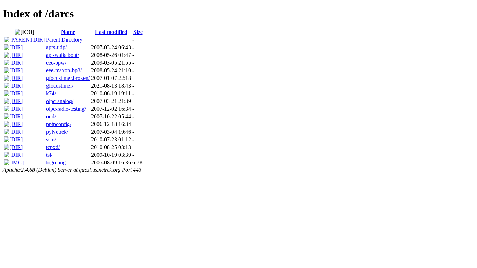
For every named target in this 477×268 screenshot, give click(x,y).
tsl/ (49, 155)
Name (68, 32)
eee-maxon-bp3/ (64, 70)
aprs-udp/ (56, 47)
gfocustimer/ (59, 86)
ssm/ (51, 139)
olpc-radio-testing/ (66, 109)
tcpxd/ (53, 147)
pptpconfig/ (58, 124)
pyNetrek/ (57, 132)
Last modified (111, 32)
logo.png (56, 162)
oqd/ (51, 116)
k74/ (51, 93)
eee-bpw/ (56, 63)
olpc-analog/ (59, 101)
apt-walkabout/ (62, 55)
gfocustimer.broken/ (68, 78)
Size (138, 32)
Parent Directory (64, 40)
